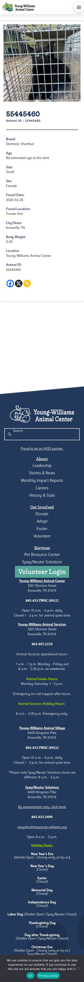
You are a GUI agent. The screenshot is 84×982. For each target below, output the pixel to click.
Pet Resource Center (42, 554)
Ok (31, 975)
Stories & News (42, 473)
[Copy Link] (27, 283)
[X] (18, 283)
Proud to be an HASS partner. (42, 448)
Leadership (42, 465)
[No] (78, 968)
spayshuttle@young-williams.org (42, 827)
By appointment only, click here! (42, 807)
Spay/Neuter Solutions (42, 562)
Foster (42, 528)
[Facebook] (10, 283)
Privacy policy (48, 975)
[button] (79, 7)
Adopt (42, 521)
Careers (42, 488)
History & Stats (42, 495)
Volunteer (42, 536)
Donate (42, 514)
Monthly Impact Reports (42, 480)
